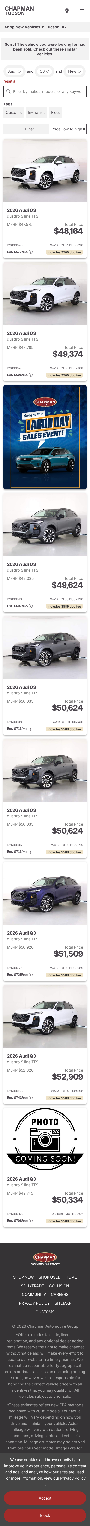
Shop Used (50, 1277)
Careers (59, 1294)
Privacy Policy (34, 1303)
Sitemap (63, 1303)
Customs (45, 1311)
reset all (10, 81)
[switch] (82, 11)
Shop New (23, 1277)
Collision (59, 1285)
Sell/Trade (32, 1285)
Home (71, 1277)
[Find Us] (67, 11)
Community (34, 1294)
